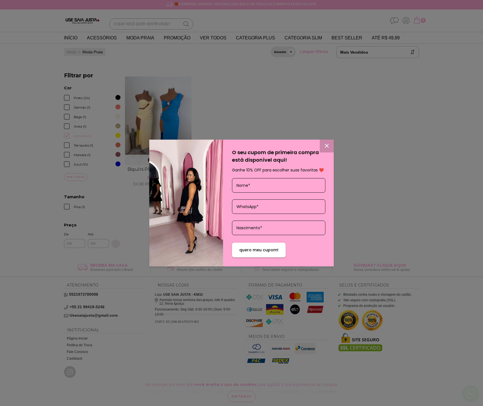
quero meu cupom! (258, 250)
